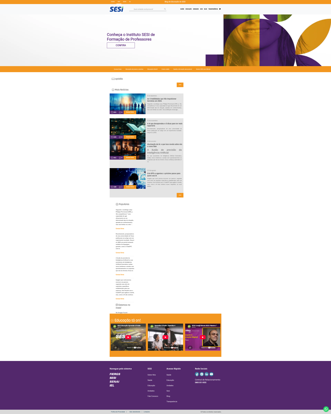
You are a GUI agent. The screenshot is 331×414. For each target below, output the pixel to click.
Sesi (201, 9)
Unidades (196, 9)
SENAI (124, 1)
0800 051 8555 (200, 382)
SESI (119, 1)
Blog (205, 9)
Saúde (182, 9)
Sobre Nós (152, 375)
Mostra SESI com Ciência (203, 69)
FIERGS (113, 1)
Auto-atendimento (135, 412)
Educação (188, 9)
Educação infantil (152, 69)
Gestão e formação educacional (182, 69)
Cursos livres (117, 69)
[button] (2, 40)
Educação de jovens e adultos (134, 69)
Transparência (213, 9)
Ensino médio (165, 69)
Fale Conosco (153, 396)
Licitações (147, 412)
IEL (130, 1)
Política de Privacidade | (119, 412)
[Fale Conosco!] (326, 409)
